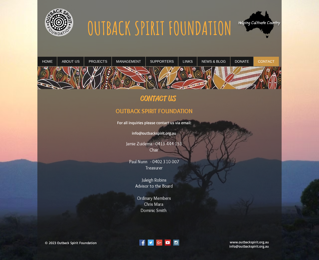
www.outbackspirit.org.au (249, 242)
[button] (97, 61)
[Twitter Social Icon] (151, 243)
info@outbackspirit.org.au (154, 133)
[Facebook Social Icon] (142, 243)
